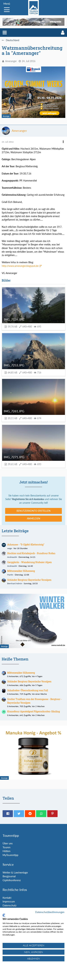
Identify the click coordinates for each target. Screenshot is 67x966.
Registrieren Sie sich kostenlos (28, 499)
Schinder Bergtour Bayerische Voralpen (29, 579)
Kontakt (7, 897)
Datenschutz (9, 905)
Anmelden (33, 518)
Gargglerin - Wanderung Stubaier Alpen (29, 562)
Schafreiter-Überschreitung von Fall (27, 690)
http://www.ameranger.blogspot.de (20, 265)
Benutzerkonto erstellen (33, 510)
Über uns (8, 843)
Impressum (9, 901)
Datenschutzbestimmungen (49, 912)
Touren (6, 847)
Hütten (6, 851)
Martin (10, 574)
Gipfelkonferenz (12, 880)
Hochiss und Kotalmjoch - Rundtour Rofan (31, 553)
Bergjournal (9, 876)
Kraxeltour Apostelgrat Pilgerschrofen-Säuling (33, 711)
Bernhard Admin (14, 583)
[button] (5, 32)
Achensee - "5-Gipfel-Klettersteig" (25, 544)
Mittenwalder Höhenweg (21, 571)
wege (9, 548)
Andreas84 (12, 557)
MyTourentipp (10, 854)
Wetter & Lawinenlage (15, 872)
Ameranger (11, 61)
